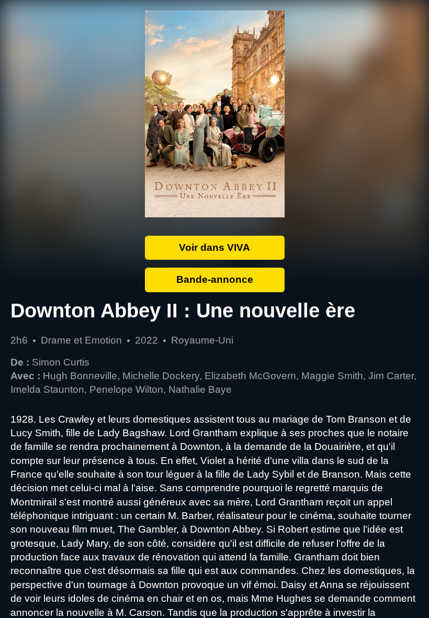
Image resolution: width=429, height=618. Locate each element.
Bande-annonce (214, 279)
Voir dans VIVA (214, 247)
